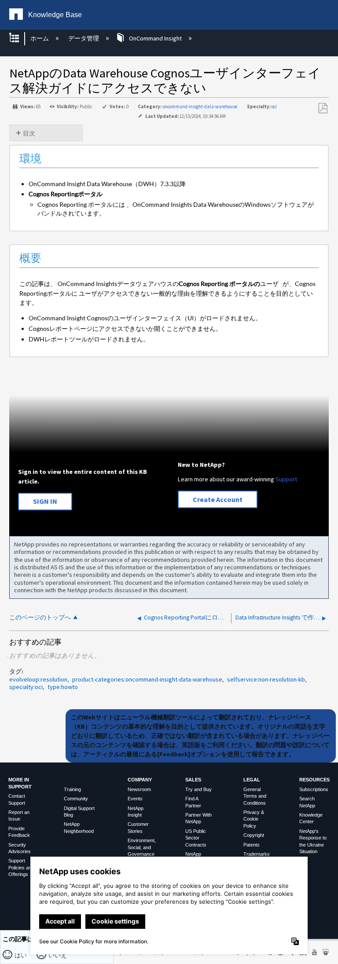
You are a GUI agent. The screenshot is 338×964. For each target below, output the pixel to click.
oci (274, 106)
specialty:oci (26, 687)
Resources (314, 779)
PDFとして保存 (322, 108)
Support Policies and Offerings (21, 867)
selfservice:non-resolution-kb (266, 679)
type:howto (63, 687)
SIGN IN (45, 501)
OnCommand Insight (155, 38)
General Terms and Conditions (254, 796)
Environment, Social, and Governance (142, 847)
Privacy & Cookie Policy (253, 819)
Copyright (253, 835)
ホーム (40, 38)
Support (286, 479)
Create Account (217, 499)
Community (76, 798)
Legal (251, 779)
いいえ (58, 955)
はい (21, 955)
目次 (29, 133)
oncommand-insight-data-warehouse (200, 106)
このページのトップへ (40, 617)
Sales (193, 779)
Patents (251, 844)
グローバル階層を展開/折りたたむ (20, 38)
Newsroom (139, 789)
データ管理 (84, 38)
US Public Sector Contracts (195, 837)
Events (135, 798)
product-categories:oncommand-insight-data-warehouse (147, 679)
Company (140, 779)
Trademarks (256, 854)
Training (72, 789)
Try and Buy (198, 789)
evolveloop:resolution (38, 679)
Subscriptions (313, 789)
